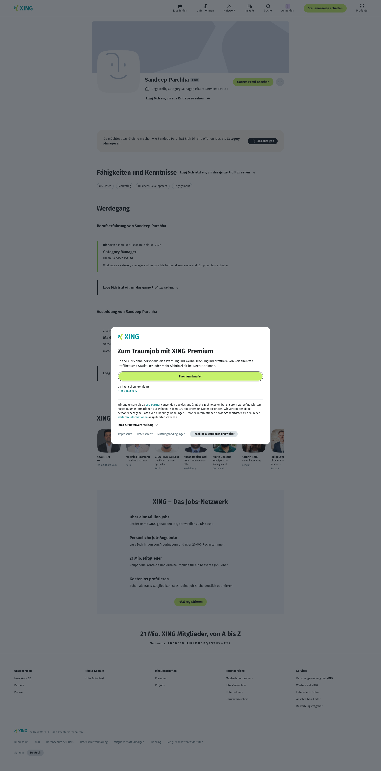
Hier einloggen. (127, 391)
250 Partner (153, 404)
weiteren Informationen (133, 417)
